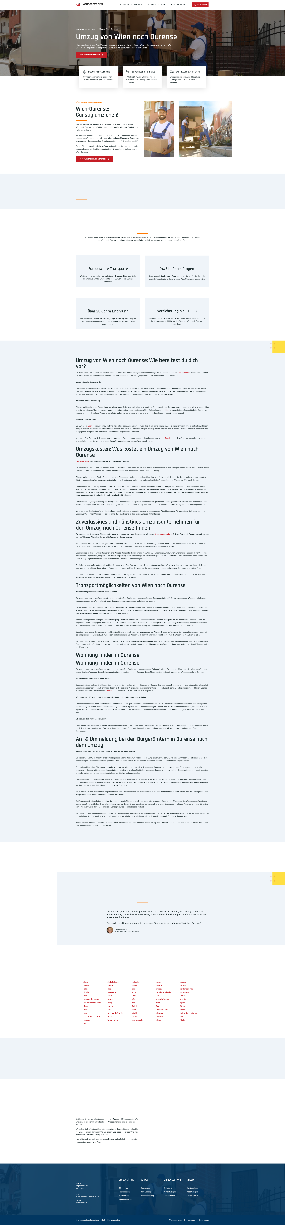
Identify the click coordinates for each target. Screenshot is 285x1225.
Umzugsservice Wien (156, 4)
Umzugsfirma (126, 1180)
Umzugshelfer (169, 1196)
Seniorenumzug (147, 1196)
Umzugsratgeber (175, 1220)
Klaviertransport (170, 1192)
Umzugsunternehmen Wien (130, 4)
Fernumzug (145, 1188)
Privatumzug (124, 1196)
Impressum (190, 1220)
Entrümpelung (192, 1188)
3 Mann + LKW (192, 1196)
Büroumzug (123, 1188)
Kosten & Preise (178, 4)
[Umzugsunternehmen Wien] (90, 5)
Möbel (167, 410)
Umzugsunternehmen (164, 534)
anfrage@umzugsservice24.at (88, 1196)
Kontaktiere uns (171, 438)
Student (109, 691)
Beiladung (168, 1188)
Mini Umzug (146, 1192)
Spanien (91, 426)
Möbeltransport (192, 1192)
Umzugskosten (82, 461)
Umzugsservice (184, 373)
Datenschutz (204, 1220)
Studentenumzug (125, 1199)
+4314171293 (81, 1203)
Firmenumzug (124, 1192)
